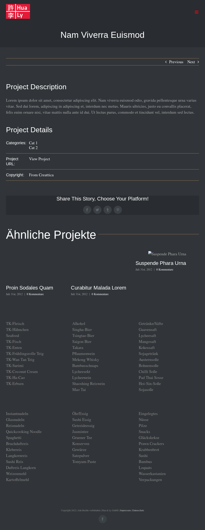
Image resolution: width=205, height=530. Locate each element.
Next (191, 61)
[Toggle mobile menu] (197, 12)
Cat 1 (33, 142)
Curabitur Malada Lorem (98, 288)
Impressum (125, 510)
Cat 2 (33, 147)
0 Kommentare (35, 294)
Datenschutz (138, 510)
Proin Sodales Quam (29, 288)
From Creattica (41, 174)
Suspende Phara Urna (161, 263)
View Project (39, 158)
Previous (176, 61)
